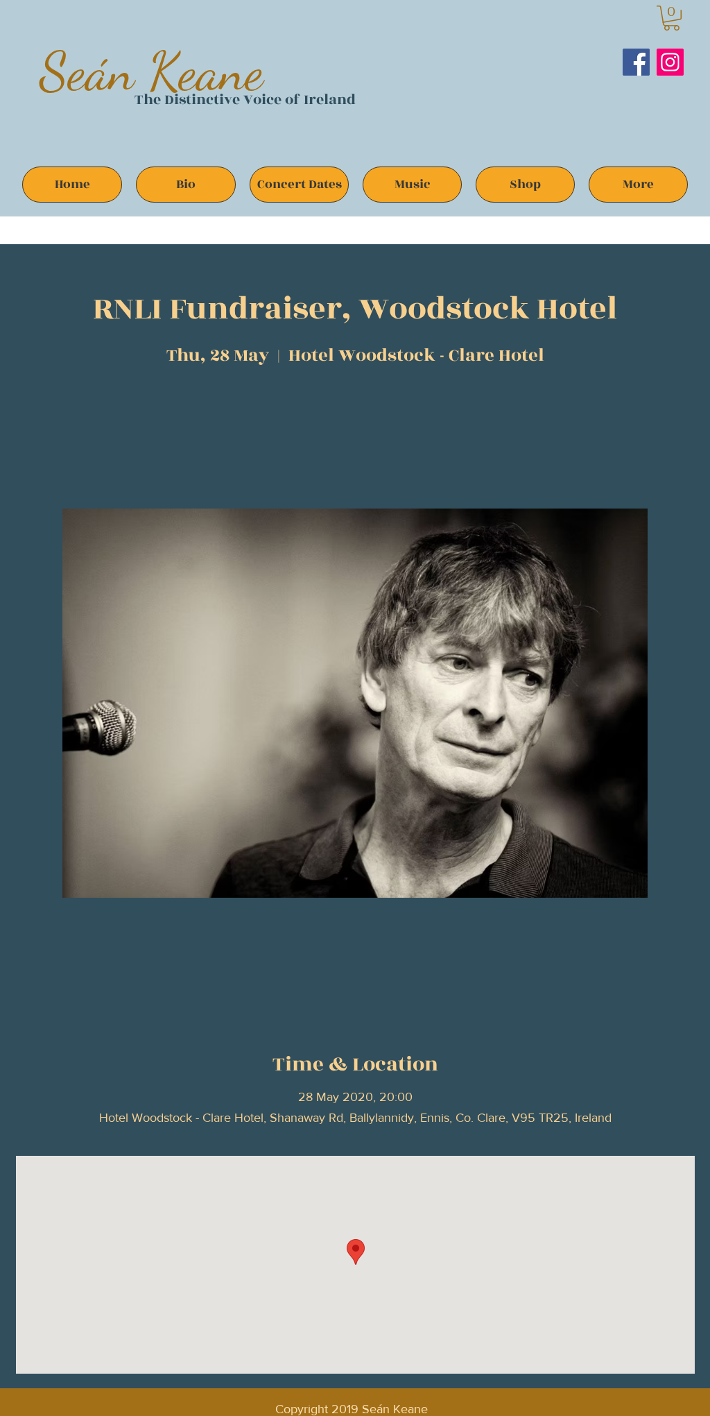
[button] (671, 18)
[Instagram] (670, 62)
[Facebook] (636, 62)
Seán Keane (151, 71)
